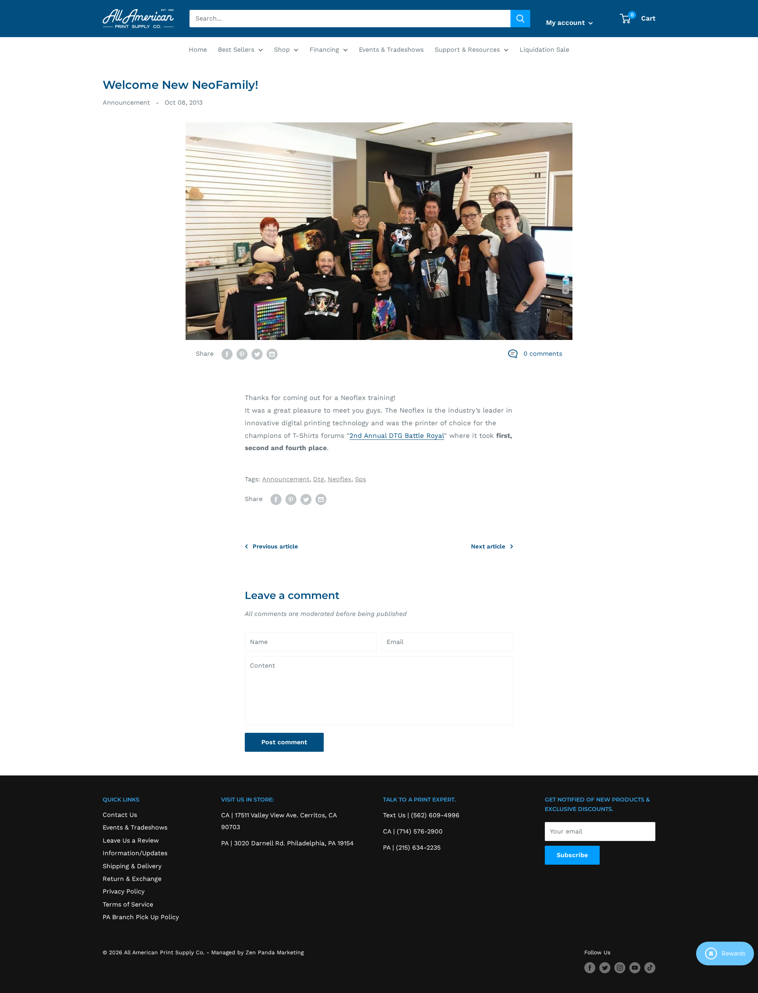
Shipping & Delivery (132, 866)
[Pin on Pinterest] (242, 354)
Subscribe (572, 855)
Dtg (318, 479)
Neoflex (339, 479)
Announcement (126, 102)
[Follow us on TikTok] (649, 968)
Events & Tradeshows (391, 49)
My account (566, 22)
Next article (488, 546)
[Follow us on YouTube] (634, 968)
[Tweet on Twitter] (257, 354)
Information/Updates (135, 853)
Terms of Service (128, 904)
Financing (324, 49)
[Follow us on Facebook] (589, 968)
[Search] (520, 18)
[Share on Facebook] (227, 354)
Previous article (275, 546)
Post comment (284, 742)
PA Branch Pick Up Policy (141, 917)
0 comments (542, 353)
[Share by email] (272, 354)
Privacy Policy (123, 891)
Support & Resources (467, 49)
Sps (360, 479)
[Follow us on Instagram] (619, 968)
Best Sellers (236, 49)
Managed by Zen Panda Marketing (257, 952)
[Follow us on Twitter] (604, 968)
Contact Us (120, 814)
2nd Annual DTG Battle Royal (396, 435)
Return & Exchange (132, 878)
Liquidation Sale (544, 49)
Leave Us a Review (131, 840)
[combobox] (350, 18)
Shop (282, 49)
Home (198, 49)
